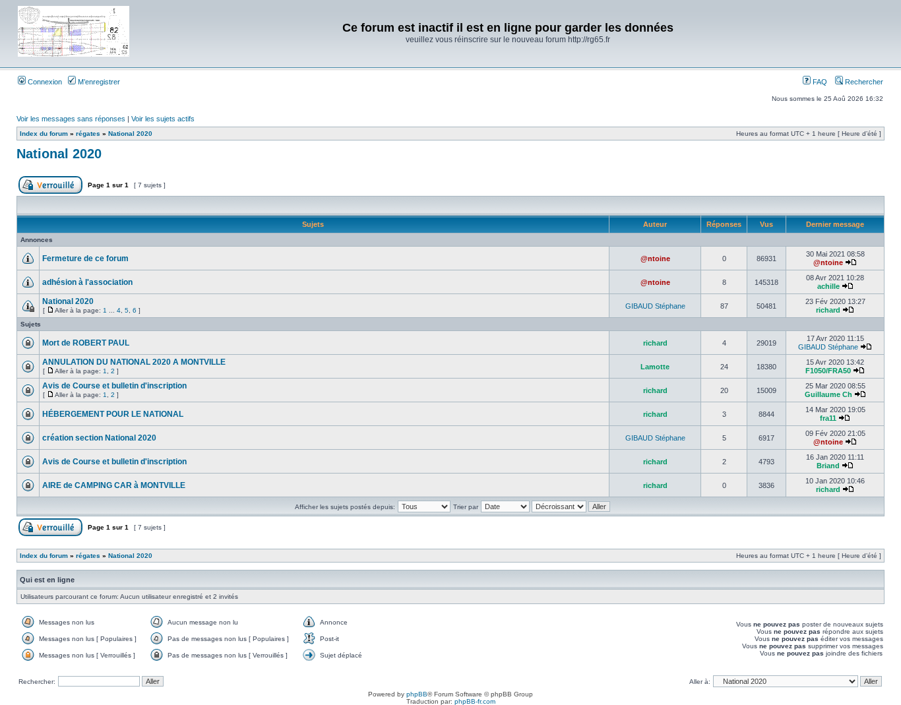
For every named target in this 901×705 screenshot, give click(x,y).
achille (828, 286)
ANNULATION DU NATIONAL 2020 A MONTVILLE (134, 362)
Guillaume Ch (828, 394)
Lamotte (654, 367)
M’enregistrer (98, 82)
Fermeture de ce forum (85, 258)
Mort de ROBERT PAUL (85, 343)
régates (88, 133)
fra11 (828, 418)
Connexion (44, 82)
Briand (828, 466)
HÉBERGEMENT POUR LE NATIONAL (112, 414)
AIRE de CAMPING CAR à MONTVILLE (113, 485)
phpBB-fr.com (474, 701)
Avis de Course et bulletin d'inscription (114, 385)
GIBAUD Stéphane (655, 306)
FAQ (819, 82)
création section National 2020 (99, 438)
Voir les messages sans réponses (70, 119)
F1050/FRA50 (828, 371)
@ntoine (655, 258)
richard (828, 310)
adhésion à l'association (87, 282)
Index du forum (44, 133)
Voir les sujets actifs (163, 119)
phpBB (416, 694)
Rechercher (863, 82)
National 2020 (130, 133)
